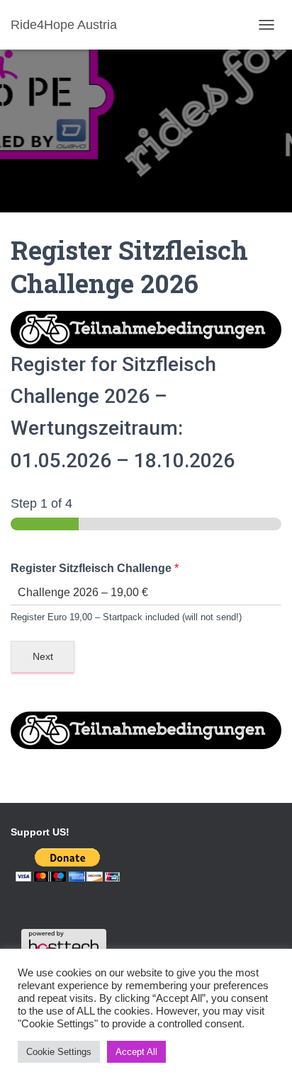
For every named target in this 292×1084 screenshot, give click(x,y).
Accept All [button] (136, 1051)
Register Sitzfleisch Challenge (95, 568)
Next (43, 656)
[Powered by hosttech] (63, 942)
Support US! (40, 832)
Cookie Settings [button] (58, 1051)
